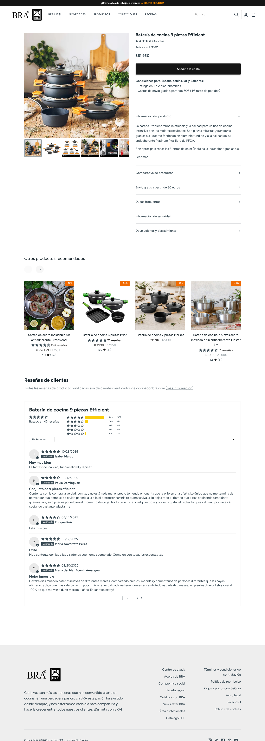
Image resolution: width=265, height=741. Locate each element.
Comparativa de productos (154, 173)
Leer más (142, 157)
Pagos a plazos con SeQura (222, 688)
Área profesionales (172, 711)
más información (179, 388)
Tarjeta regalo (175, 690)
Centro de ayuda (173, 669)
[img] (51, 451)
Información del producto (153, 116)
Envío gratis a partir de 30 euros (158, 187)
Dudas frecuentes (148, 202)
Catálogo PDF (175, 718)
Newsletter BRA (174, 704)
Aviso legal (233, 695)
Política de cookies (228, 709)
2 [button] (127, 598)
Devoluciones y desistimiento (156, 231)
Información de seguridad (153, 216)
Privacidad (234, 702)
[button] (144, 41)
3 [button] (132, 598)
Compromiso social (171, 683)
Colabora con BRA (172, 697)
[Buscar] (236, 14)
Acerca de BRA (174, 676)
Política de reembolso (226, 681)
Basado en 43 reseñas (44, 421)
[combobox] (211, 14)
